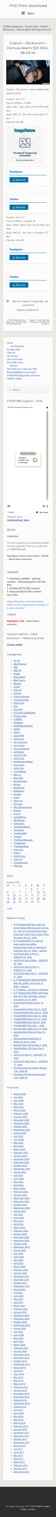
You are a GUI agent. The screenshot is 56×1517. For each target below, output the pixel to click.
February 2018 (21, 1426)
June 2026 (19, 1100)
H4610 (17, 732)
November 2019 (21, 1357)
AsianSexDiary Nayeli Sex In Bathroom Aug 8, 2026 (27, 1040)
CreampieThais (21, 699)
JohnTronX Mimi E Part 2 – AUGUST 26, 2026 (27, 955)
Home (10, 342)
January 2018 (20, 1429)
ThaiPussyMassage (23, 839)
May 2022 (18, 1260)
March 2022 (19, 1266)
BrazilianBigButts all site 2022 (21, 372)
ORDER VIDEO (14, 378)
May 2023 (18, 1220)
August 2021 (20, 1289)
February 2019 (21, 1387)
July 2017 (18, 1448)
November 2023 (21, 1201)
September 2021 (22, 1286)
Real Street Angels (23, 807)
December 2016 (21, 1471)
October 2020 (20, 1321)
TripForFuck (20, 856)
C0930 (17, 686)
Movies (13, 365)
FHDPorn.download (12, 26)
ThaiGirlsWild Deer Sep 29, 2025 (30, 1022)
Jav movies (12, 355)
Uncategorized (21, 862)
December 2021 (21, 1276)
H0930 (17, 729)
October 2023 (20, 1204)
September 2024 (22, 1168)
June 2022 (19, 1256)
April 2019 (18, 1380)
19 (8, 898)
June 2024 (19, 1178)
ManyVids (18, 777)
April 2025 (18, 1146)
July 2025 (18, 1136)
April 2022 (18, 1263)
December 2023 (21, 1198)
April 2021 (18, 1302)
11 (44, 891)
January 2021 (20, 1312)
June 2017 (19, 1452)
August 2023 (20, 1211)
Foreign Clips (31, 26)
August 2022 (20, 1250)
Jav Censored (17, 346)
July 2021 (18, 1292)
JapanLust (19, 738)
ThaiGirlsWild (20, 833)
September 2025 (22, 1129)
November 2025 (21, 1123)
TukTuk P (18, 859)
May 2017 (18, 1455)
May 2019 (18, 1377)
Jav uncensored (15, 359)
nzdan (17, 797)
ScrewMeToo (20, 817)
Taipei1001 (19, 823)
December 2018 (21, 1393)
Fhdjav (24, 1509)
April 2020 (18, 1341)
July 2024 (18, 1175)
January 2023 (20, 1233)
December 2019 (21, 1354)
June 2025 (19, 1139)
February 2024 (21, 1191)
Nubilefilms (19, 790)
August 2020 (20, 1328)
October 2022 (20, 1243)
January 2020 (20, 1351)
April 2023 (18, 1224)
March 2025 (19, 1149)
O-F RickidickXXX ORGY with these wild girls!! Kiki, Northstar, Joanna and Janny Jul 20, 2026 (31, 996)
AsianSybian (20, 676)
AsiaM (17, 673)
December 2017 (21, 1432)
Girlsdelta (18, 722)
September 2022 (22, 1247)
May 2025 (18, 1142)
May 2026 (18, 1103)
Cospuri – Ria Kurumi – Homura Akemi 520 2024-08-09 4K (28, 48)
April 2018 (18, 1419)
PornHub (18, 803)
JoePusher (19, 751)
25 (44, 898)
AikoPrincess (20, 663)
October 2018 (20, 1400)
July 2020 (18, 1331)
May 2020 (18, 1338)
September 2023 (22, 1207)
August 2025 (20, 1132)
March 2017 (19, 1461)
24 (38, 898)
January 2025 (20, 1155)
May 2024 (18, 1181)
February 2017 (21, 1465)
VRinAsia (18, 865)
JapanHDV (19, 735)
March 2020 (19, 1344)
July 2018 (18, 1409)
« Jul (9, 908)
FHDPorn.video (42, 1506)
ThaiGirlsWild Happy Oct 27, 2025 (30, 1018)
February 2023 (21, 1230)
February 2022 (21, 1269)
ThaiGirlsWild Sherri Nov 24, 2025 (30, 1015)
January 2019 (20, 1390)
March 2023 (19, 1227)
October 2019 (20, 1361)
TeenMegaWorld (22, 826)
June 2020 (19, 1334)
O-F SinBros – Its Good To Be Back (31, 989)
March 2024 (19, 1188)
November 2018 (21, 1396)
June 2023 (19, 1217)
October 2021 (20, 1282)
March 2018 (19, 1422)
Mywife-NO (19, 787)
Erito (16, 706)
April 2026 (18, 1106)
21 (20, 898)
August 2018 (20, 1406)
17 (38, 895)
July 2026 (18, 1097)
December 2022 (21, 1237)
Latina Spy (19, 768)
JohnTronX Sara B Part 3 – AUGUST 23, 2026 (27, 968)
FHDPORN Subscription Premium (23, 375)
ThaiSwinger (20, 843)
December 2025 (21, 1119)
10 (38, 891)
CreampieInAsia (21, 696)
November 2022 (21, 1240)
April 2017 (18, 1458)
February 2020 (21, 1347)
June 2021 (19, 1295)
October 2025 (20, 1126)
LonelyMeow (20, 771)
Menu (31, 13)
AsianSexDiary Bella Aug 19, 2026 (30, 1028)
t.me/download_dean (18, 519)
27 (14, 901)
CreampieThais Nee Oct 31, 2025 (30, 1009)
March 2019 (19, 1383)
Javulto (31, 1509)
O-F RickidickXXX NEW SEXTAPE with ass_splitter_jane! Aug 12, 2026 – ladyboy (30, 983)
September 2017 (22, 1442)
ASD (16, 667)
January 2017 (20, 1468)
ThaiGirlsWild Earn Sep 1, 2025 (29, 1025)
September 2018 (22, 1403)
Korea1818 (19, 764)
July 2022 (18, 1253)
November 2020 (21, 1318)
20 (14, 898)
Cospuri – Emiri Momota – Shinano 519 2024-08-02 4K (39, 322)
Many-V (17, 774)
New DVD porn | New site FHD (22, 368)
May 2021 (18, 1299)
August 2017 (20, 1445)
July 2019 (18, 1370)
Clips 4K (16, 301)
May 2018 (18, 1416)
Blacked (17, 683)
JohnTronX (19, 758)
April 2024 (18, 1185)
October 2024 (20, 1165)
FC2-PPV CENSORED (24, 712)
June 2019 (19, 1374)
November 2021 (21, 1279)
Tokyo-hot (18, 849)
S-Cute (17, 813)
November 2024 (21, 1162)
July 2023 (18, 1214)
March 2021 (19, 1305)
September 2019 (22, 1364)
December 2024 (21, 1159)
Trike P (17, 852)
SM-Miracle (19, 820)
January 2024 (20, 1194)
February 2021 (21, 1308)
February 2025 (21, 1152)
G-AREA (18, 719)
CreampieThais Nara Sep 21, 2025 (31, 1012)
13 (14, 895)
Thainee (18, 836)
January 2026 (20, 1116)
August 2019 (20, 1367)
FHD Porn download (28, 6)
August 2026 (20, 1093)
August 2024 (20, 1172)
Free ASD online (15, 362)
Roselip (17, 810)
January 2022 (20, 1273)
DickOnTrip (19, 703)
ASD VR (17, 670)
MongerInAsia (20, 781)
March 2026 (19, 1110)
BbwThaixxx (19, 680)
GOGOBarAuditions (23, 725)
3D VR (17, 660)
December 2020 (21, 1315)
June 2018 (19, 1413)
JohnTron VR (20, 755)
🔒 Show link (19, 179)
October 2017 (20, 1439)
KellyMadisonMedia (23, 761)
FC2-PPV (18, 709)
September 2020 (22, 1325)
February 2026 (21, 1113)
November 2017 (21, 1435)
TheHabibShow (21, 846)
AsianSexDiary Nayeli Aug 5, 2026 (30, 1045)
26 (8, 901)
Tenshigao (19, 830)
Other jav (18, 800)
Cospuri (25, 301)
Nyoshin (17, 794)
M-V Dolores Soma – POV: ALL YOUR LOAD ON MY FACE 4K (16, 322)
